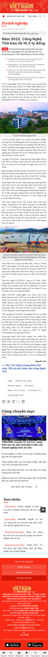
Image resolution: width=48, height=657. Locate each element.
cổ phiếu (30, 385)
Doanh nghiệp (15, 23)
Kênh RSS (23, 635)
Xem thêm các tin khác (21, 487)
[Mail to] (18, 401)
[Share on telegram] (23, 401)
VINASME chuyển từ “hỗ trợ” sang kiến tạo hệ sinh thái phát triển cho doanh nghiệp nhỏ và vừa (22, 444)
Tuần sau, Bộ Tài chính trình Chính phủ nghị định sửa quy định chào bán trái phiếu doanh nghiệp (26, 72)
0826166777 (30, 620)
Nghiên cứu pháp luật (16, 16)
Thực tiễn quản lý (35, 16)
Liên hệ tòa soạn (24, 567)
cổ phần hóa (35, 390)
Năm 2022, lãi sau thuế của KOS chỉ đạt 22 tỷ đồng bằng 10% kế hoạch (26, 78)
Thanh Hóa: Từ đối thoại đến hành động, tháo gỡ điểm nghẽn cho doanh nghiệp (22, 548)
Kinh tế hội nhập (24, 381)
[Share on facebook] (4, 401)
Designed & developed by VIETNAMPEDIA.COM (18, 639)
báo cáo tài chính (17, 390)
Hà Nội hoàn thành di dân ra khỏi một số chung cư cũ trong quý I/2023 (25, 60)
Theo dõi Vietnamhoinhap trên (14, 33)
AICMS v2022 (41, 639)
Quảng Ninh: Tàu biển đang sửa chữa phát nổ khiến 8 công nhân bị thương (26, 66)
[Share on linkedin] (13, 401)
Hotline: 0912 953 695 (24, 573)
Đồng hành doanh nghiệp (14, 532)
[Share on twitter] (8, 401)
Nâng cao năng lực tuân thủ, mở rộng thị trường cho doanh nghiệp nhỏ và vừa (22, 535)
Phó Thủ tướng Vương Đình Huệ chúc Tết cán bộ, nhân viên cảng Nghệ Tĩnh (24, 368)
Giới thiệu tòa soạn (24, 578)
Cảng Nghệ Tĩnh (16, 395)
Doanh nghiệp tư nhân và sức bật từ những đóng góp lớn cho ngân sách (22, 509)
